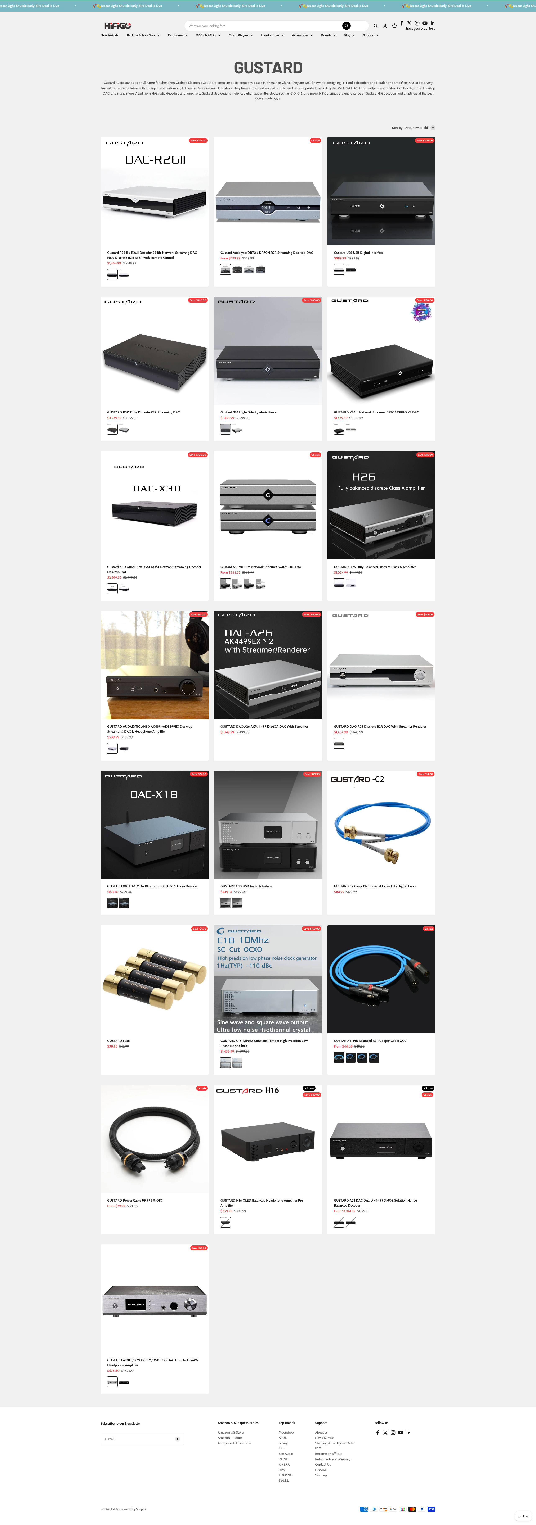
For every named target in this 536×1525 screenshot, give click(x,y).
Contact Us (323, 1464)
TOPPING (285, 1475)
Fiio (281, 1448)
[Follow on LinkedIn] (433, 23)
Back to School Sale (141, 35)
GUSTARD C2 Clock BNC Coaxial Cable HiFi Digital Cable (375, 886)
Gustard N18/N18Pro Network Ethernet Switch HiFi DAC (261, 567)
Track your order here (421, 28)
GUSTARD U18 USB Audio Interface (246, 886)
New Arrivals (109, 35)
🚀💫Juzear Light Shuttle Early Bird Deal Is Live (79, 6)
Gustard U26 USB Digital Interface (358, 253)
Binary (283, 1443)
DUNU (284, 1459)
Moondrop (286, 1432)
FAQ (318, 1448)
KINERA (284, 1464)
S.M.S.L (284, 1481)
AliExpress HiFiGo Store (234, 1443)
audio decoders (358, 83)
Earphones (175, 35)
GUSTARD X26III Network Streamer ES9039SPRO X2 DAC (376, 412)
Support (369, 35)
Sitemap (321, 1475)
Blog (347, 35)
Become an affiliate (328, 1454)
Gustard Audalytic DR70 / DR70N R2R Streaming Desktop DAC (266, 253)
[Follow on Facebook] (402, 23)
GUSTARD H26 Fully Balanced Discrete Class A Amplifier (375, 567)
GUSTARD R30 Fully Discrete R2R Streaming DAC (143, 412)
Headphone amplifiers (392, 83)
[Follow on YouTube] (425, 23)
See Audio (286, 1454)
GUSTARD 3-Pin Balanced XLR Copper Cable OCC (370, 1041)
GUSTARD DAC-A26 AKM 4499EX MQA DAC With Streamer (264, 727)
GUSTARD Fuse (118, 1041)
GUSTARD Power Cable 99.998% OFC (135, 1200)
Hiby (282, 1470)
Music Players (239, 35)
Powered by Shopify (133, 1509)
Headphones (270, 35)
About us (321, 1432)
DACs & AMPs (206, 35)
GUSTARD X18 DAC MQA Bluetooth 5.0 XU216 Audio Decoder (152, 886)
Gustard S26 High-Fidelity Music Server (248, 412)
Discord (320, 1470)
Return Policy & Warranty (332, 1459)
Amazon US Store (231, 1432)
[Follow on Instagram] (417, 23)
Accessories (300, 35)
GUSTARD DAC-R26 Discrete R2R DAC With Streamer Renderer (380, 727)
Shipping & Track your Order (335, 1443)
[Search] (346, 26)
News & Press (324, 1438)
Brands (326, 35)
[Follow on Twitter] (409, 23)
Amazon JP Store (230, 1438)
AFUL (283, 1438)
